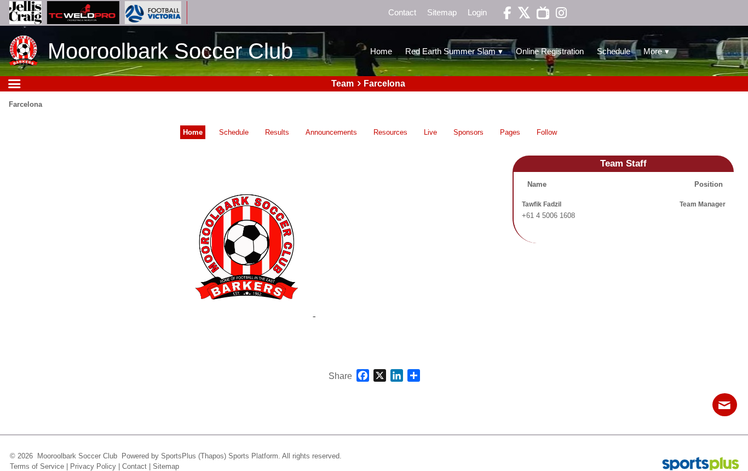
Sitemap (166, 466)
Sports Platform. (254, 456)
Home (193, 132)
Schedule (234, 132)
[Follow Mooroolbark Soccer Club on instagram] (557, 13)
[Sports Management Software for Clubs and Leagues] (696, 465)
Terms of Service (37, 466)
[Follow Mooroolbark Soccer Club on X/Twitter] (521, 13)
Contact (134, 466)
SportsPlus (178, 456)
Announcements (331, 132)
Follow (547, 132)
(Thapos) (212, 456)
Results (277, 132)
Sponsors (468, 132)
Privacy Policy (93, 466)
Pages (510, 132)
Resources (390, 132)
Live (430, 132)
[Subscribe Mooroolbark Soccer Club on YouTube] (540, 13)
